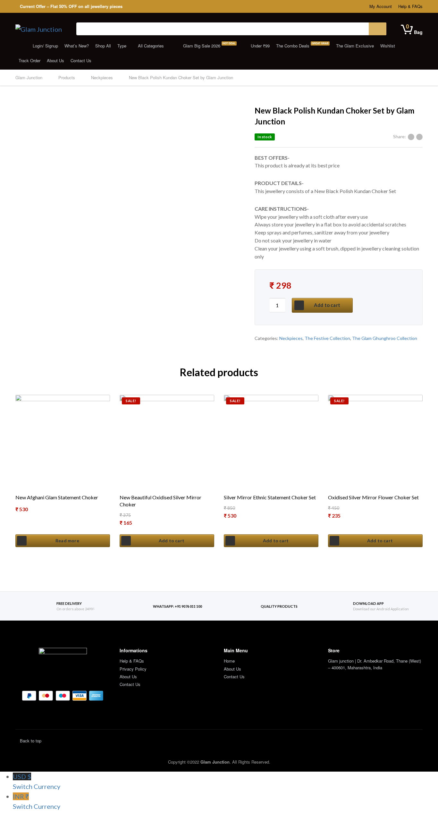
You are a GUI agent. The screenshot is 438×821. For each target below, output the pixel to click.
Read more (67, 540)
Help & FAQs (410, 6)
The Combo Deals (302, 45)
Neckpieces (291, 338)
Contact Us (81, 60)
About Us (55, 60)
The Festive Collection (327, 338)
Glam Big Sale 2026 (209, 45)
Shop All (103, 46)
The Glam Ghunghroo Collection (384, 338)
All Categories (151, 46)
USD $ (36, 781)
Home (229, 661)
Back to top (30, 741)
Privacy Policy (133, 669)
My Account (380, 6)
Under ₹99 (259, 46)
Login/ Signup (44, 46)
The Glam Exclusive (355, 46)
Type (121, 46)
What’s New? (76, 46)
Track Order (29, 60)
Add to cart (327, 305)
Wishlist (387, 46)
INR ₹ (36, 801)
